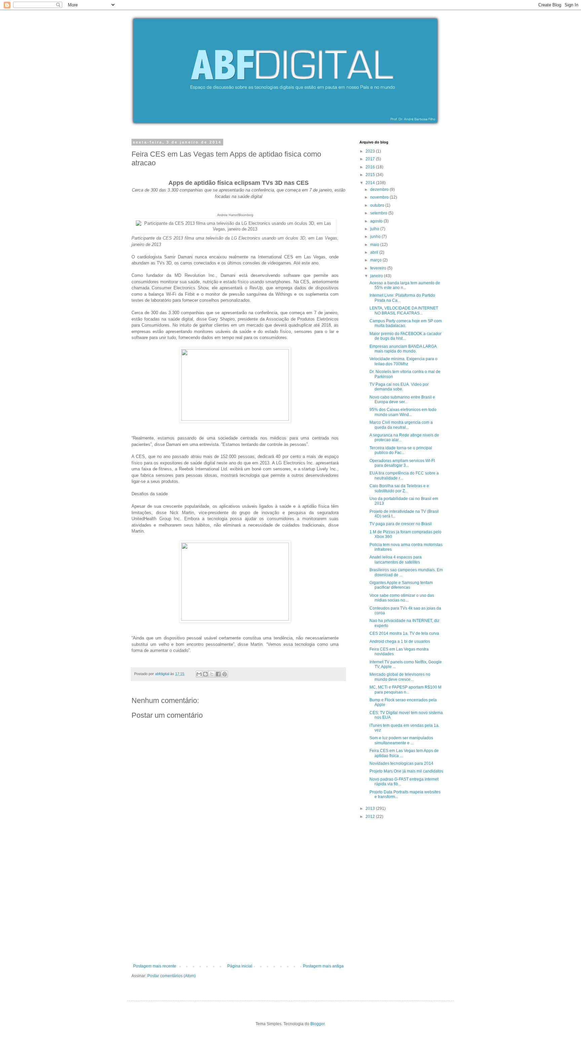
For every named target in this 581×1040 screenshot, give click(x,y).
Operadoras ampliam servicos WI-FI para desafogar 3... (402, 463)
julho (375, 228)
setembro (379, 213)
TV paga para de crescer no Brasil (401, 524)
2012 (370, 816)
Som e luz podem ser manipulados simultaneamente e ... (401, 740)
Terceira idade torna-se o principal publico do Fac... (401, 450)
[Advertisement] (238, 913)
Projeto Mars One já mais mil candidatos (406, 771)
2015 (370, 174)
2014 (370, 182)
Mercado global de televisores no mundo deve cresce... (400, 676)
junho (376, 236)
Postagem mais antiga (323, 966)
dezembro (380, 189)
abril (374, 252)
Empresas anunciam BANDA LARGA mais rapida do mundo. (403, 348)
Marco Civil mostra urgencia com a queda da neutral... (401, 424)
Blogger (317, 1024)
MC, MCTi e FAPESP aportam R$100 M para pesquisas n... (405, 689)
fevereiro (378, 268)
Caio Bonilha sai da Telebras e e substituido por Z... (399, 488)
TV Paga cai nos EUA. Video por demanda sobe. (399, 386)
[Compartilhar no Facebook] (218, 674)
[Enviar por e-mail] (199, 674)
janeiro (377, 276)
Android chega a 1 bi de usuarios (400, 641)
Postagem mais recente (154, 966)
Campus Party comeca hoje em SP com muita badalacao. (406, 323)
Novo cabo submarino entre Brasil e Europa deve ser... (402, 399)
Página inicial (239, 966)
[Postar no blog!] (205, 674)
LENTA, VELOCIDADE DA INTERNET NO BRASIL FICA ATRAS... (404, 310)
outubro (377, 205)
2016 (370, 167)
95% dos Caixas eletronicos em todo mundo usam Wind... (403, 412)
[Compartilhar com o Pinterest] (224, 674)
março (376, 260)
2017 (370, 159)
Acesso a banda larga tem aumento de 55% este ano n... (405, 285)
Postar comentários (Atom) (171, 975)
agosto (377, 221)
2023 (370, 151)
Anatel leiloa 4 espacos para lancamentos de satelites (396, 559)
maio (375, 244)
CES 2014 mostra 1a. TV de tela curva (404, 633)
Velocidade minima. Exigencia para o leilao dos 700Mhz (403, 361)
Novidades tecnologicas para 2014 (401, 763)
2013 (370, 808)
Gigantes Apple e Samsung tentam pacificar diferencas (401, 585)
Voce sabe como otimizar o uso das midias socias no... (402, 597)
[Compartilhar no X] (211, 674)
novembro (380, 197)
